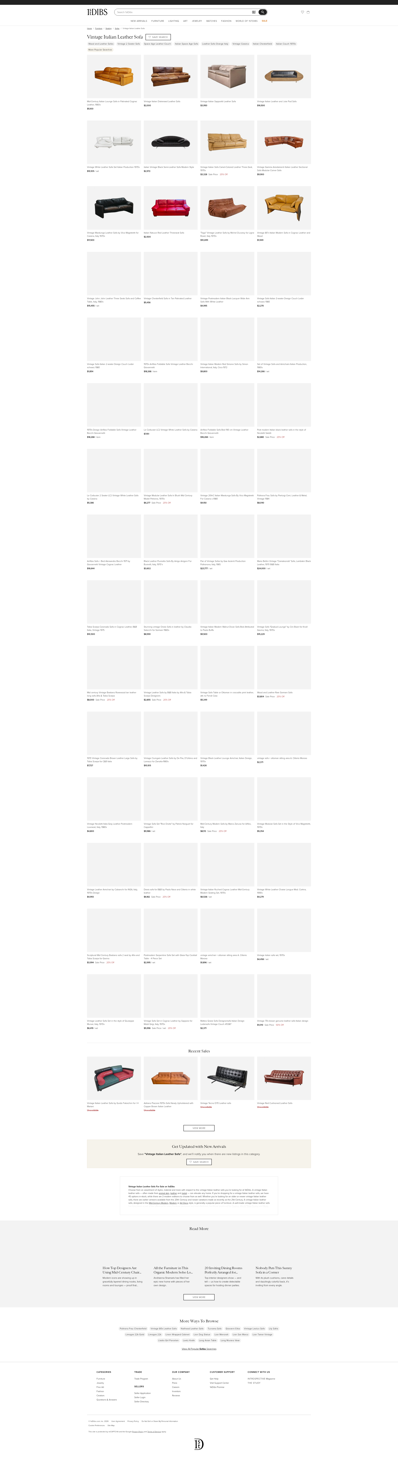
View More (199, 1128)
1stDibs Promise (217, 1387)
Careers (175, 1387)
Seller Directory (141, 1401)
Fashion (226, 20)
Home (89, 28)
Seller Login (140, 1397)
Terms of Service (154, 1431)
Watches (211, 20)
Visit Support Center (219, 1382)
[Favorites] (302, 12)
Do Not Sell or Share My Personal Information (160, 1421)
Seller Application (142, 1393)
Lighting (173, 20)
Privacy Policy (133, 1421)
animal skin (164, 1193)
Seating (109, 28)
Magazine (261, 1378)
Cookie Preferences (96, 1425)
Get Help (214, 1378)
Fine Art (100, 1387)
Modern (173, 1202)
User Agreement (118, 1421)
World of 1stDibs (247, 20)
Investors (176, 1391)
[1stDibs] (97, 12)
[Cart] (308, 12)
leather (173, 1193)
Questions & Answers (107, 1399)
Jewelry (197, 20)
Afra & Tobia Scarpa (249, 1206)
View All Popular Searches (199, 1348)
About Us (176, 1378)
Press (174, 1382)
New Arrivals (139, 20)
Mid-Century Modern (158, 1202)
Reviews (176, 1395)
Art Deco (184, 1202)
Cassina (235, 1206)
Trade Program (141, 1378)
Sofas (117, 28)
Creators (100, 1395)
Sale (264, 20)
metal (184, 1193)
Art (185, 20)
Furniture (157, 20)
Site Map (111, 1425)
